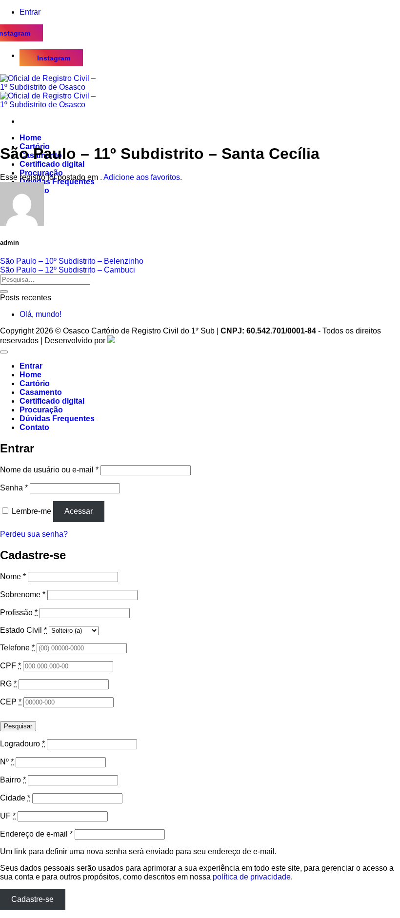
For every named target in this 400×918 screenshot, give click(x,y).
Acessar (78, 511)
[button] (30, 12)
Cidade (15, 798)
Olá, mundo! (40, 314)
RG (8, 684)
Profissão (19, 612)
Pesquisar (18, 726)
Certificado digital (52, 164)
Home (30, 138)
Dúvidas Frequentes (57, 418)
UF (8, 816)
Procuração (41, 410)
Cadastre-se (32, 899)
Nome (13, 576)
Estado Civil (23, 630)
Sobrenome (22, 594)
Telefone (17, 648)
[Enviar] (4, 291)
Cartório (35, 383)
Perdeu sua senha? (34, 534)
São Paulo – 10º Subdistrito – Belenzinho (71, 261)
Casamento (41, 392)
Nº (7, 762)
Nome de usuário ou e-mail (49, 470)
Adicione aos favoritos (141, 177)
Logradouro (22, 744)
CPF (10, 666)
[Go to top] (4, 352)
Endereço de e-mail (36, 834)
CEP (10, 702)
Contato (34, 427)
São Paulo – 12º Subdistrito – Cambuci (67, 270)
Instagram (53, 58)
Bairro (13, 780)
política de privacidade (252, 877)
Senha (14, 488)
